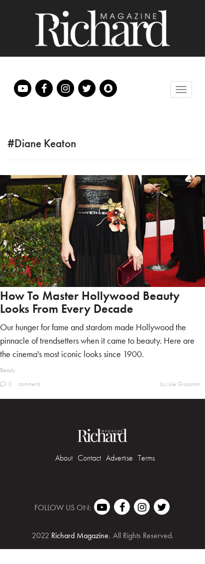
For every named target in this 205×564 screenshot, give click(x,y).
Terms (146, 458)
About (64, 458)
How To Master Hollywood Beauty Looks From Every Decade (90, 302)
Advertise (119, 458)
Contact (89, 458)
